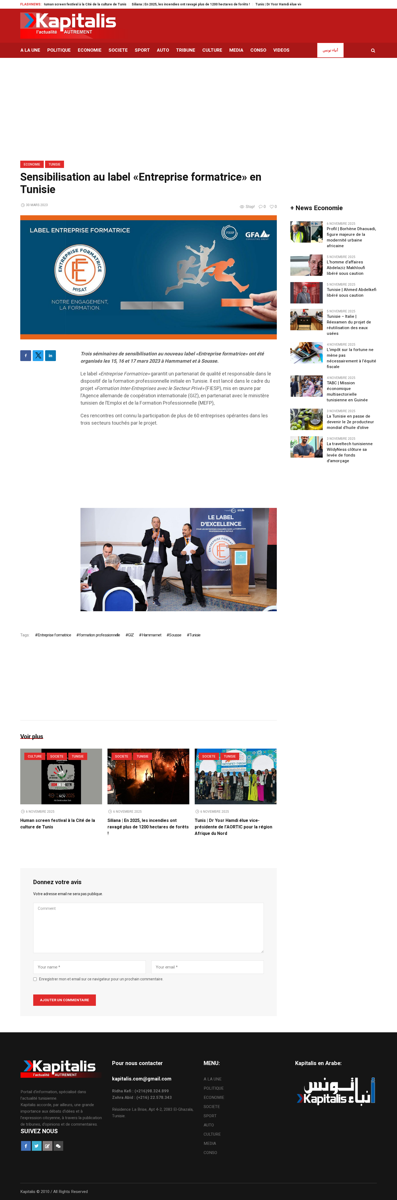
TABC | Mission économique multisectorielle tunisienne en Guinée (347, 391)
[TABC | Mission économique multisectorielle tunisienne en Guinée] (306, 386)
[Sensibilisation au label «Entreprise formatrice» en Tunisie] (148, 277)
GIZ (131, 635)
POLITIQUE (214, 1088)
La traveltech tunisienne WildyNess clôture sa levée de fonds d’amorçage (350, 452)
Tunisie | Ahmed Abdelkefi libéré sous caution (351, 292)
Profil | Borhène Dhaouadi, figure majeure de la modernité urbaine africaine (351, 237)
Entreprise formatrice (54, 635)
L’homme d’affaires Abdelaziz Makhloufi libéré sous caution (346, 267)
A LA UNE (212, 1079)
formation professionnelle (99, 635)
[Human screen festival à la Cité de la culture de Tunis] (61, 776)
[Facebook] (25, 355)
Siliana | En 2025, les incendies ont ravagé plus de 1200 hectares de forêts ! (166, 4)
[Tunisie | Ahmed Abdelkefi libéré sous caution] (306, 293)
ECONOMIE (32, 164)
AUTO (209, 1125)
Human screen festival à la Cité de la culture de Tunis (60, 4)
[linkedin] (50, 355)
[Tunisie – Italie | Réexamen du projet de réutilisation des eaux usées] (306, 319)
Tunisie (54, 164)
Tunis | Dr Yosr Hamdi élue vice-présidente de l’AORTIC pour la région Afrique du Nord (298, 4)
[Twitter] (38, 355)
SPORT (210, 1116)
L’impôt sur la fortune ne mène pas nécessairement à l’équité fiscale (351, 358)
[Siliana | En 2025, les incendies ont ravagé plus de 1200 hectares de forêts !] (148, 776)
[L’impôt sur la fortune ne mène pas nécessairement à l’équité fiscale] (306, 353)
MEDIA (210, 1143)
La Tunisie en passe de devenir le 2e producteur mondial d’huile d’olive (350, 422)
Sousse (175, 635)
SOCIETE (56, 756)
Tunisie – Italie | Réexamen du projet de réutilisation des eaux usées (349, 325)
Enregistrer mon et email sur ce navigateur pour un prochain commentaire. (101, 979)
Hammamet (151, 635)
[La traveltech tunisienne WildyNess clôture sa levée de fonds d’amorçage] (306, 447)
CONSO (210, 1153)
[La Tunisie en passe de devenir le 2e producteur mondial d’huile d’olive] (306, 419)
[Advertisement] (178, 470)
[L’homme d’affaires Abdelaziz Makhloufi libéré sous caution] (306, 265)
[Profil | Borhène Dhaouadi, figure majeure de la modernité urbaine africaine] (306, 232)
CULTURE (35, 756)
